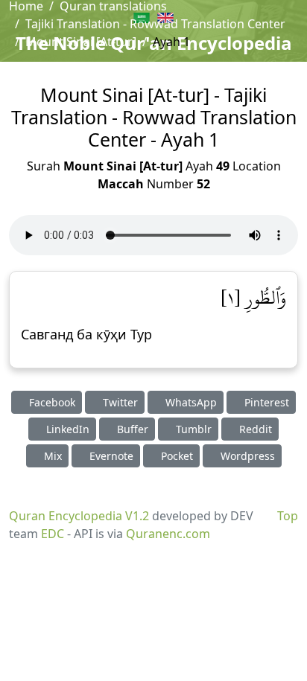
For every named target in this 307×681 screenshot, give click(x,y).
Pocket (175, 456)
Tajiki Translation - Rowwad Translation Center (155, 24)
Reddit (254, 429)
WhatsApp (189, 402)
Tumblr (192, 429)
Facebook (50, 402)
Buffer (131, 429)
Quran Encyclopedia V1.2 (79, 516)
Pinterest (265, 402)
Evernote (109, 456)
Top (287, 516)
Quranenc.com (168, 533)
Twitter (119, 402)
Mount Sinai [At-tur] (80, 41)
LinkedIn (66, 429)
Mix (51, 456)
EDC (52, 533)
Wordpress (246, 456)
